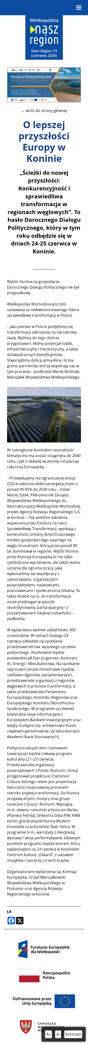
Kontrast (73, 1034)
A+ (48, 1034)
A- (58, 1034)
